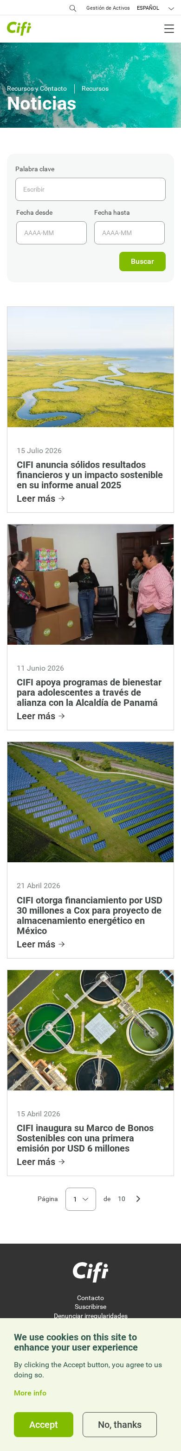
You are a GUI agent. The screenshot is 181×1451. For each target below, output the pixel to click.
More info (30, 1393)
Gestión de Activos (108, 8)
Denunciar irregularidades (91, 1316)
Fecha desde (34, 212)
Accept (43, 1424)
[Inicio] (90, 1272)
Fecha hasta (112, 212)
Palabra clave (34, 169)
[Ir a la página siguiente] (138, 1197)
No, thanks (120, 1424)
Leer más (36, 498)
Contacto (90, 1298)
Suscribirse (90, 1306)
